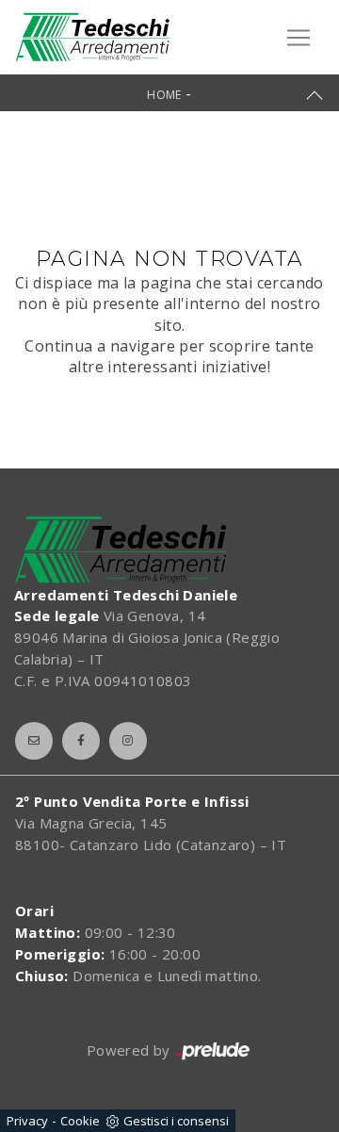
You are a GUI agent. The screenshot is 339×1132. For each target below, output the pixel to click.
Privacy (27, 1120)
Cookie (80, 1120)
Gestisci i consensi (176, 1120)
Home (164, 95)
